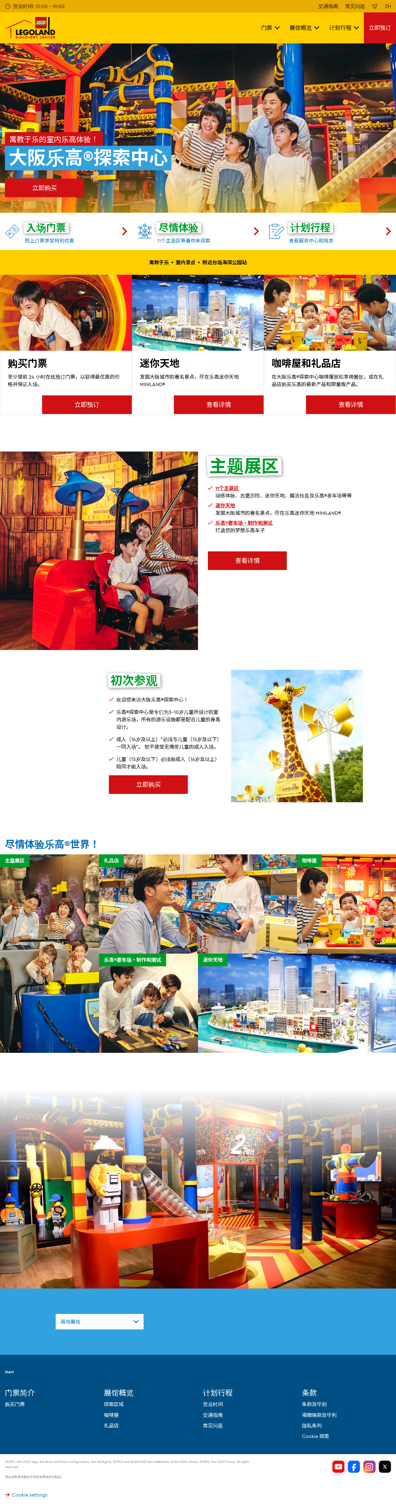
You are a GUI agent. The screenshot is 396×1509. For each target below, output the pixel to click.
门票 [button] (266, 27)
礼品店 (111, 1425)
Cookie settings (29, 1495)
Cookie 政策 (315, 1436)
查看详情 (218, 404)
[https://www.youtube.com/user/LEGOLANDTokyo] (338, 1467)
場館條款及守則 (319, 1415)
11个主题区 (227, 488)
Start (9, 1371)
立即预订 (380, 27)
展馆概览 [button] (301, 27)
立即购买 (44, 188)
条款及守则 (314, 1404)
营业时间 (213, 1404)
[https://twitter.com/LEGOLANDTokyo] (385, 1467)
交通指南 (328, 6)
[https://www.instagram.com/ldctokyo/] (369, 1467)
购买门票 (15, 1404)
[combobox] (100, 1321)
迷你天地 (225, 505)
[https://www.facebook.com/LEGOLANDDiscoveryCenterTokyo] (354, 1467)
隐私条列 (312, 1425)
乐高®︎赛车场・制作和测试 (244, 523)
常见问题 (355, 6)
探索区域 (114, 1404)
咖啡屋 (111, 1415)
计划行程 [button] (340, 27)
